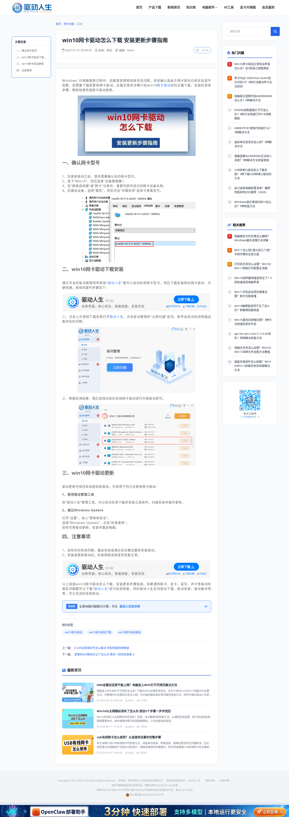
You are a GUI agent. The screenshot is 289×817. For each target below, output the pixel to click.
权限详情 (224, 780)
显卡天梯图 (248, 7)
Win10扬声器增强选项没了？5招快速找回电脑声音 (253, 280)
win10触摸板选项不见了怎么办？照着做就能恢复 (252, 308)
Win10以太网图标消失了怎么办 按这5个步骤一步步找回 (134, 711)
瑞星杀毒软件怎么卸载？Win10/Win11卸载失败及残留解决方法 (252, 366)
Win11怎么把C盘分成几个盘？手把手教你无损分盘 (253, 252)
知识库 (191, 7)
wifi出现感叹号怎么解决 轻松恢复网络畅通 (102, 648)
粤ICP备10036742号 (136, 790)
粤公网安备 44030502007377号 (147, 794)
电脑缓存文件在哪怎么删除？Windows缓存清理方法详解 (252, 238)
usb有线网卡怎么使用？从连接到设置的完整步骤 (129, 737)
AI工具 (229, 7)
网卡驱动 (163, 85)
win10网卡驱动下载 (100, 632)
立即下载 (184, 299)
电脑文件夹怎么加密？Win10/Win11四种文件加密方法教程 (252, 350)
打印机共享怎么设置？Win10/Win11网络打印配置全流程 (252, 266)
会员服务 (268, 7)
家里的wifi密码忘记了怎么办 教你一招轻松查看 (103, 654)
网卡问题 (69, 24)
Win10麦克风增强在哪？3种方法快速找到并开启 (253, 322)
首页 (139, 7)
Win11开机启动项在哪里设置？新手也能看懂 (250, 294)
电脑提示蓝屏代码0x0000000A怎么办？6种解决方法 (253, 98)
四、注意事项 (24, 70)
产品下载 (155, 7)
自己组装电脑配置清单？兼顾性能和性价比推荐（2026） (252, 190)
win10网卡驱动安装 (129, 632)
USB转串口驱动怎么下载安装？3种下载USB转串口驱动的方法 (253, 174)
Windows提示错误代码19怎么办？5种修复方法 (253, 204)
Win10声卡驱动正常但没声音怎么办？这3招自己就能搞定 (252, 66)
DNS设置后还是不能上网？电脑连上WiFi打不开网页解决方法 (137, 685)
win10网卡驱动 (73, 632)
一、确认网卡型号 (27, 50)
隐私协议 (210, 780)
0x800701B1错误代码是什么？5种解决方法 (253, 130)
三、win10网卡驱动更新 (30, 63)
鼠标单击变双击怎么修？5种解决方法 (253, 144)
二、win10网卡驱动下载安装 (32, 57)
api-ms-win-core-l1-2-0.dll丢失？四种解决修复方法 (252, 336)
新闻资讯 (174, 7)
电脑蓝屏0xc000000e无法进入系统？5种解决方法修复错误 (253, 158)
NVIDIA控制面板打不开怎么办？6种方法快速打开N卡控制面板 (252, 114)
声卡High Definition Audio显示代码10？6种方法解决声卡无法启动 (253, 82)
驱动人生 (114, 283)
